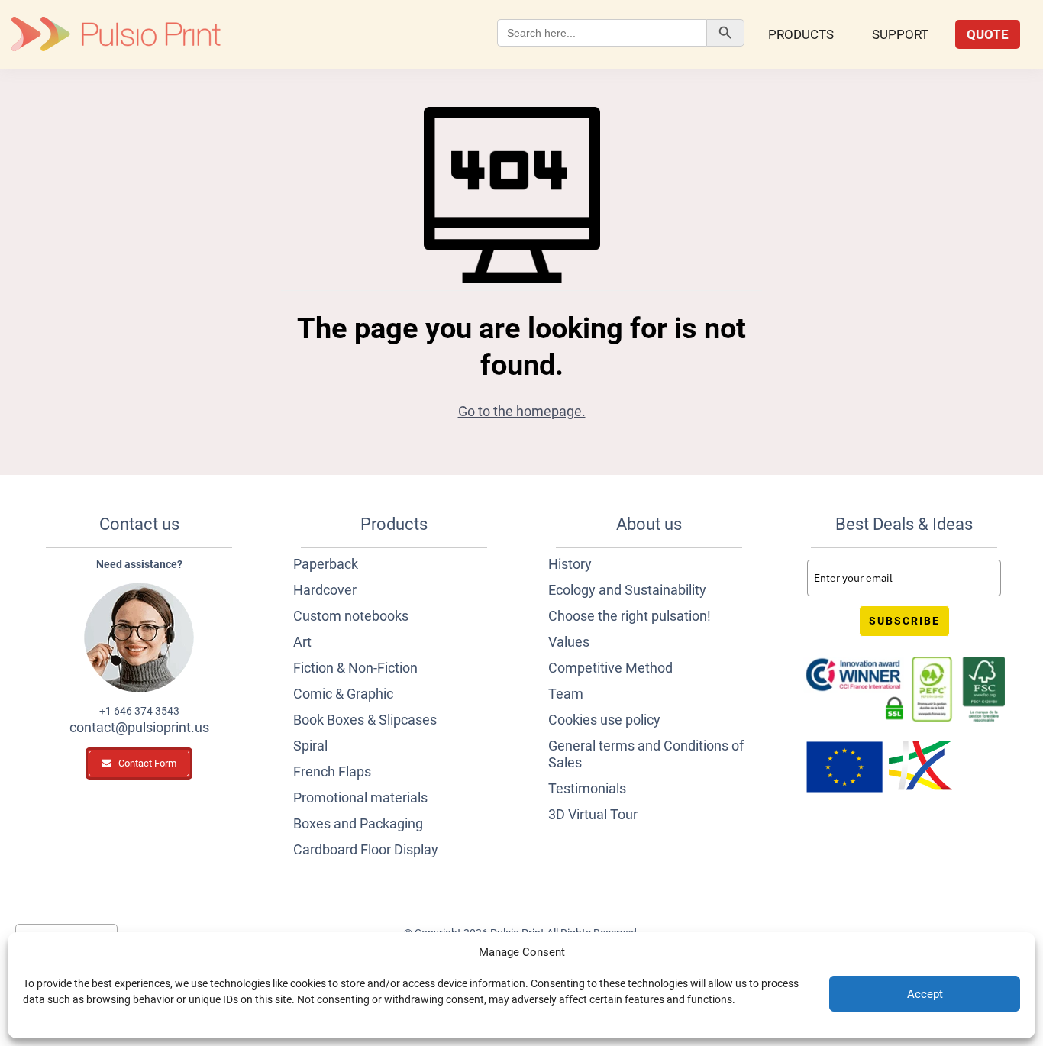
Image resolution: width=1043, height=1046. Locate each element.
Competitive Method (610, 668)
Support (900, 34)
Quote (988, 34)
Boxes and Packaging (358, 823)
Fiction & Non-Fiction (355, 668)
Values (568, 642)
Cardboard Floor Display (365, 849)
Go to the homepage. (522, 411)
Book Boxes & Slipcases (365, 720)
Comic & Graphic (343, 694)
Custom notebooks (350, 616)
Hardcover (325, 590)
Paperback (325, 564)
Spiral (310, 746)
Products (801, 34)
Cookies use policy (604, 720)
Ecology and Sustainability (627, 590)
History (570, 564)
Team (565, 694)
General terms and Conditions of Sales (646, 754)
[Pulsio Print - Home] (116, 34)
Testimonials (587, 788)
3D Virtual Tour (593, 814)
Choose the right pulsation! (629, 616)
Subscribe (904, 621)
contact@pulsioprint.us (139, 727)
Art (302, 642)
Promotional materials (360, 797)
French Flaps (332, 772)
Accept (925, 994)
